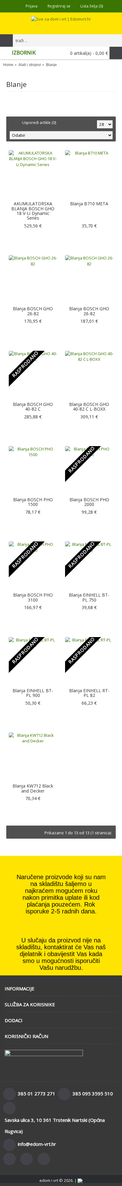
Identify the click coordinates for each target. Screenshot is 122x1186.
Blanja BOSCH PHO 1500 (33, 502)
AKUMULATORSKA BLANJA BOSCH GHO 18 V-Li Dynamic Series (32, 211)
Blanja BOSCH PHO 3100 (33, 597)
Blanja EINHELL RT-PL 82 (89, 693)
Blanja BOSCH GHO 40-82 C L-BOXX (89, 406)
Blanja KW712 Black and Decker (33, 788)
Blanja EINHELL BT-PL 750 (89, 597)
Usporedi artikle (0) (39, 122)
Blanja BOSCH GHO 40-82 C (33, 406)
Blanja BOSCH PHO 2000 (89, 502)
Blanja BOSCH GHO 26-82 (33, 311)
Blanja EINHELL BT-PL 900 (33, 693)
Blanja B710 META (89, 204)
